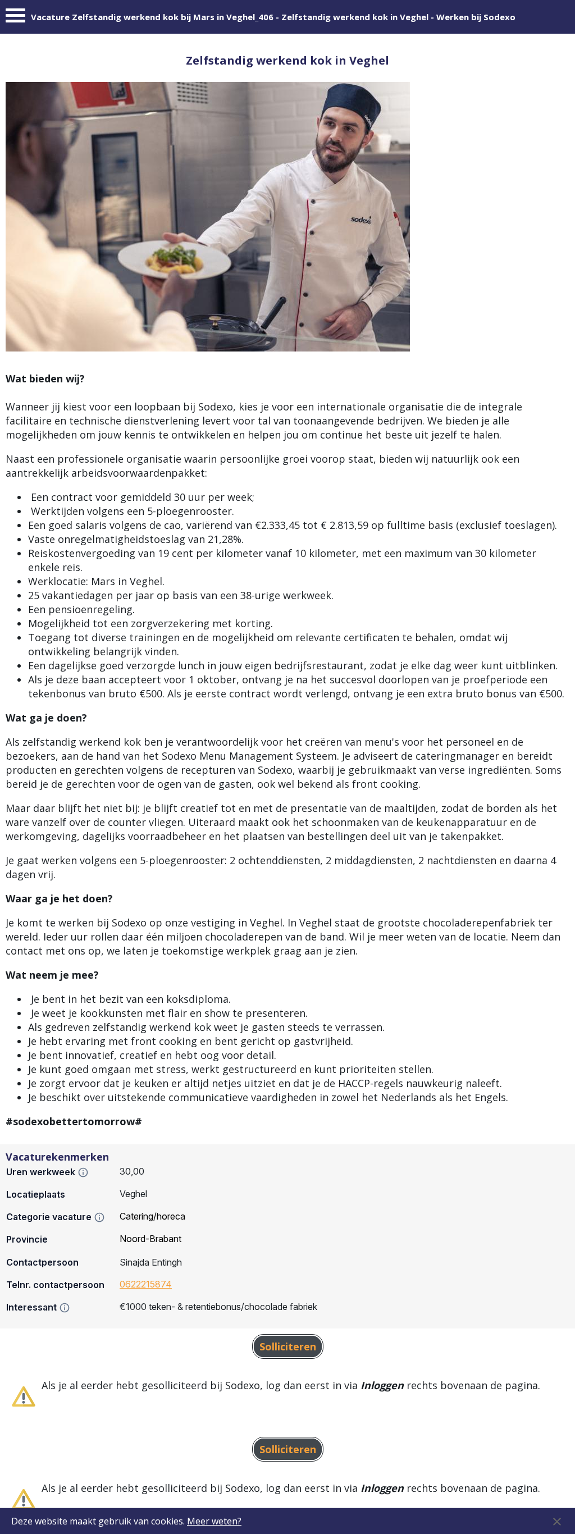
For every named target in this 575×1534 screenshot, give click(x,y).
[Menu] (15, 18)
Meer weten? (214, 1521)
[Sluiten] (557, 1521)
